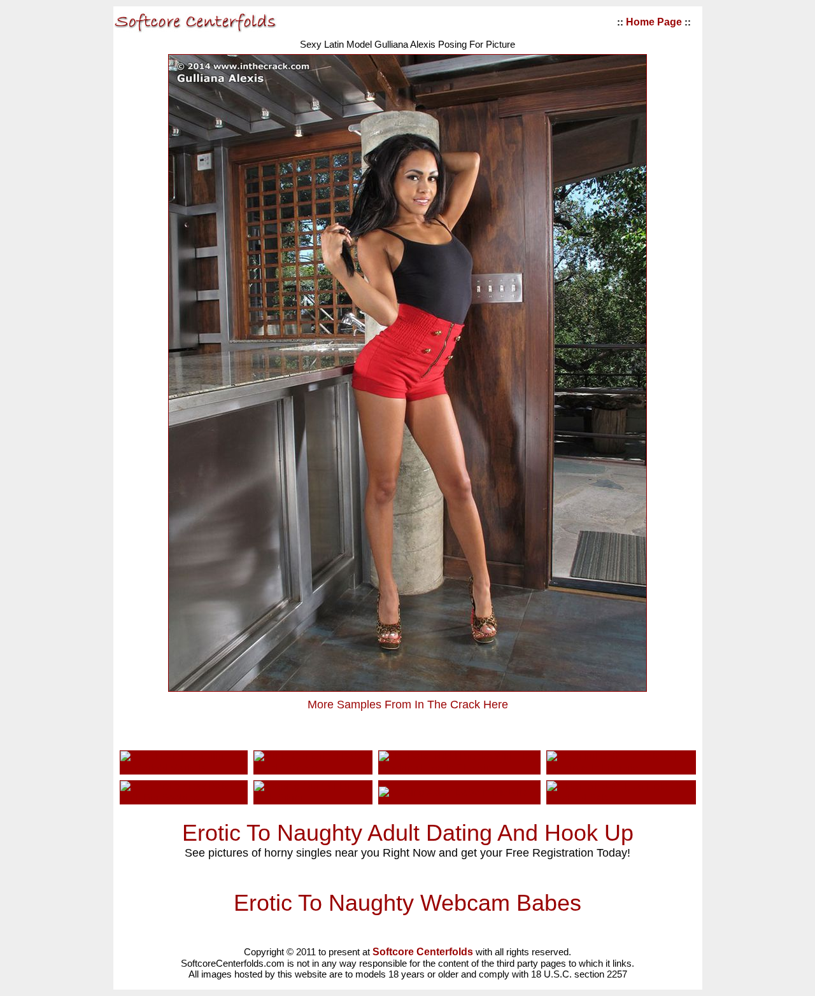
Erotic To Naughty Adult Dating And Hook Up (408, 833)
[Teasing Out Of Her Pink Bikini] (312, 797)
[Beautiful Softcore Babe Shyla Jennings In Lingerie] (621, 767)
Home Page (654, 22)
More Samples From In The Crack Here (408, 704)
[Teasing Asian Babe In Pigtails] (453, 792)
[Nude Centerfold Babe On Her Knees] (312, 767)
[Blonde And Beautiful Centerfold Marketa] (184, 767)
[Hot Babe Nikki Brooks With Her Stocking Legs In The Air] (460, 767)
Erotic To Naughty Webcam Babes (407, 903)
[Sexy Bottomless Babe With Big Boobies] (184, 797)
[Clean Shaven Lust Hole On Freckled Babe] (621, 797)
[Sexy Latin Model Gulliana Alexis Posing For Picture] (407, 687)
